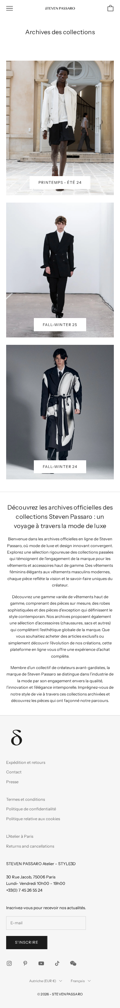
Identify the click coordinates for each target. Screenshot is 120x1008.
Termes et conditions (25, 799)
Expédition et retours (25, 762)
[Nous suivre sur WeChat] (73, 963)
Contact (14, 771)
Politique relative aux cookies (33, 818)
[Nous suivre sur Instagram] (9, 963)
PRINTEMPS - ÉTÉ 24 (59, 182)
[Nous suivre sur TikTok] (57, 963)
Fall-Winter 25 (60, 324)
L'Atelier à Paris (19, 836)
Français (78, 981)
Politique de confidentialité (31, 808)
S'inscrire (26, 942)
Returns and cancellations (30, 846)
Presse (12, 781)
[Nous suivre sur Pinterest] (25, 963)
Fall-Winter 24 (60, 466)
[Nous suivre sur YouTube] (41, 963)
